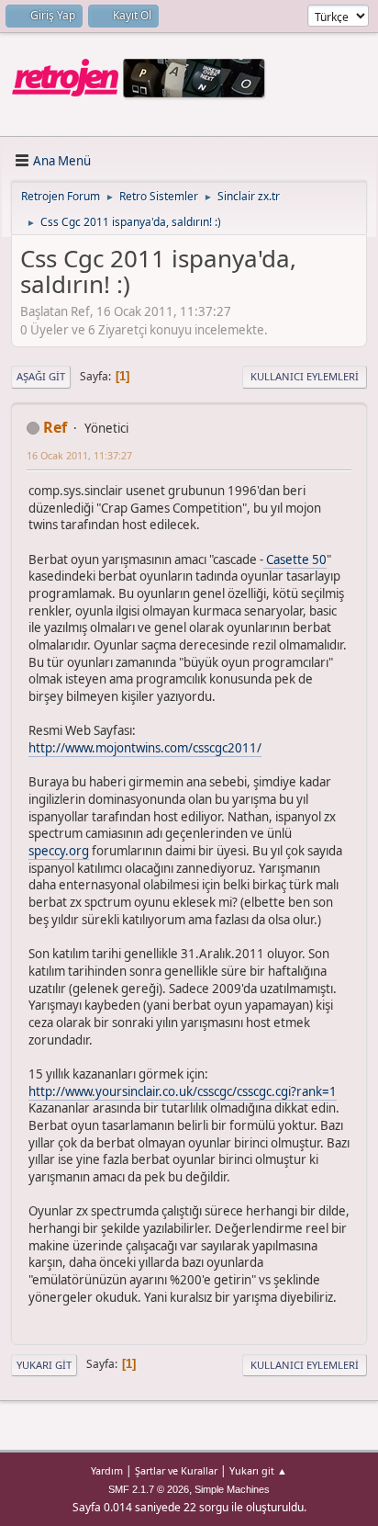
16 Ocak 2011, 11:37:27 (79, 455)
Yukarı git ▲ (258, 1470)
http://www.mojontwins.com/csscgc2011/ (144, 748)
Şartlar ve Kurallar (176, 1470)
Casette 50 (295, 559)
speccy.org (58, 850)
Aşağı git (41, 376)
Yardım (107, 1470)
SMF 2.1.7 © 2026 (148, 1489)
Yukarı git (44, 1365)
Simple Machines (232, 1489)
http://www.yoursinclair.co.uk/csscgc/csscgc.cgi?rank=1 (182, 1091)
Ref (55, 427)
